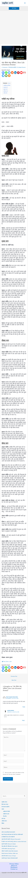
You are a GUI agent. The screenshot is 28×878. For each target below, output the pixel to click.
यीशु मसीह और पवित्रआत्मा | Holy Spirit (10, 846)
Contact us (14, 869)
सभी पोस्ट (3, 819)
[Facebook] (3, 72)
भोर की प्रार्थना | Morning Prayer (8, 849)
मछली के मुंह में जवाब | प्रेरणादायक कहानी (10, 858)
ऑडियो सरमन (4, 821)
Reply (24, 707)
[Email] (6, 75)
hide (9, 83)
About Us (14, 866)
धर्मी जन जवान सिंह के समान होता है (8, 832)
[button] (14, 8)
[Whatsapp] (6, 72)
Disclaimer (14, 867)
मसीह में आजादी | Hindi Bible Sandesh (10, 851)
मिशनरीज (5, 816)
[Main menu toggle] (25, 3)
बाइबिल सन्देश (4, 802)
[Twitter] (9, 72)
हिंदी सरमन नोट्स (5, 804)
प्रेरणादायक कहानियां (12, 67)
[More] (9, 75)
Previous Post (14, 676)
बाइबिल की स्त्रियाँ (6, 811)
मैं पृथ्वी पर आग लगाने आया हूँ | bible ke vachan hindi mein (14, 842)
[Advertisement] (14, 25)
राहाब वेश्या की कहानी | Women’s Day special (11, 839)
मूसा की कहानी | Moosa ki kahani (9, 844)
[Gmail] (24, 72)
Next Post (14, 680)
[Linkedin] (15, 72)
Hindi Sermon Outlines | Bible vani (10, 853)
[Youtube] (21, 72)
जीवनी (3, 809)
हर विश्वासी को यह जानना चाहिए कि (8, 837)
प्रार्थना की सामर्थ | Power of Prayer (9, 856)
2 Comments (5, 67)
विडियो (3, 823)
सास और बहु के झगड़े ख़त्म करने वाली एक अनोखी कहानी (12, 835)
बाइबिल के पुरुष (6, 814)
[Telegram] (3, 75)
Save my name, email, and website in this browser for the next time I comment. (13, 773)
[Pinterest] (18, 72)
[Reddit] (12, 72)
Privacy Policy (14, 864)
